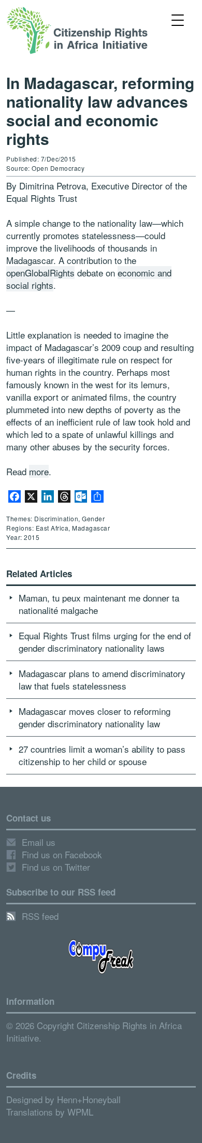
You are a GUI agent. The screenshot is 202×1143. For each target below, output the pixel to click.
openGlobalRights (40, 272)
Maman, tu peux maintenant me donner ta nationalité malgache (99, 604)
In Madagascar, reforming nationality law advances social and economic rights (100, 110)
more (39, 471)
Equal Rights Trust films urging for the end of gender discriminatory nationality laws (105, 641)
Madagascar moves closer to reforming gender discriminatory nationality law (94, 717)
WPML (80, 1111)
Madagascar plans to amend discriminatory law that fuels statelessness (102, 679)
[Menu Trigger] (178, 19)
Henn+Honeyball (89, 1099)
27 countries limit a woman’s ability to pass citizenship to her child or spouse (102, 755)
